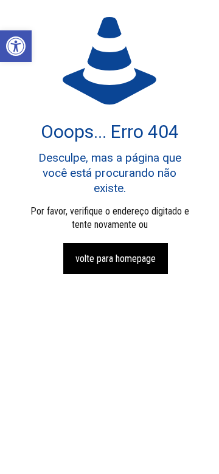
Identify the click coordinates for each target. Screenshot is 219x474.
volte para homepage (115, 258)
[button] (16, 46)
